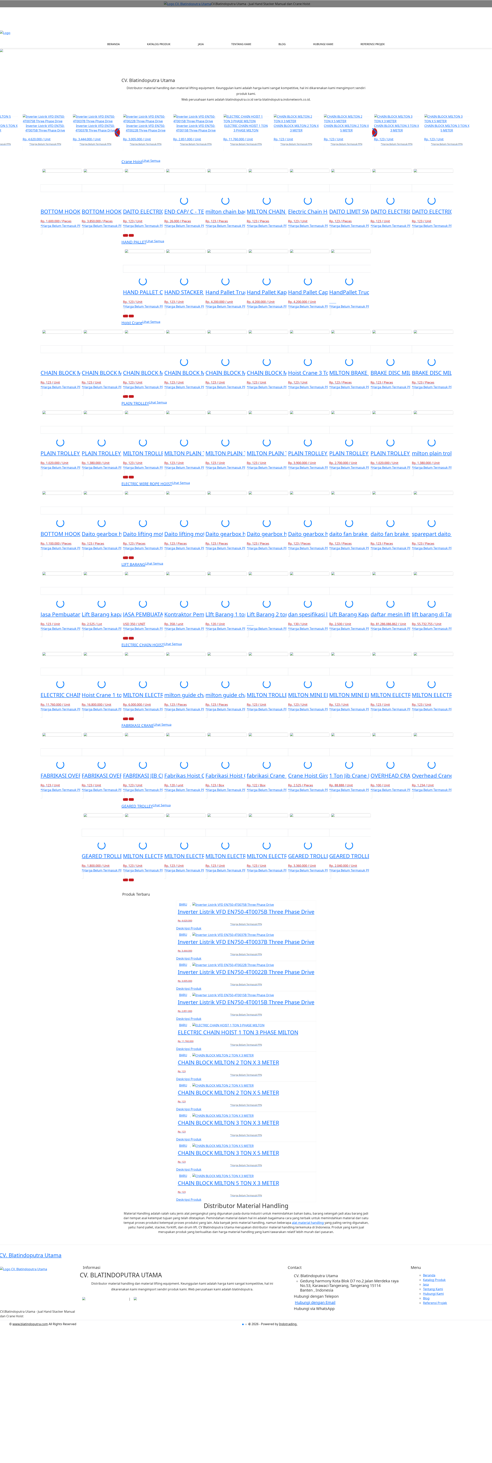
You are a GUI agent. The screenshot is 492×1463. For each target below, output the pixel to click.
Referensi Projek (373, 44)
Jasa (201, 44)
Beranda (113, 44)
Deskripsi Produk (188, 928)
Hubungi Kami (323, 44)
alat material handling (308, 1223)
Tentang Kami (241, 44)
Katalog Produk (158, 44)
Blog (282, 44)
